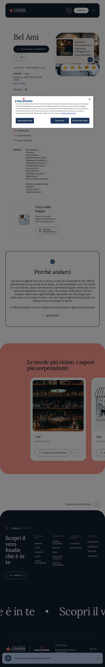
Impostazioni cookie (25, 121)
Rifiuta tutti (59, 121)
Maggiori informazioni (68, 113)
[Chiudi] (90, 99)
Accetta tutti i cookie (80, 121)
